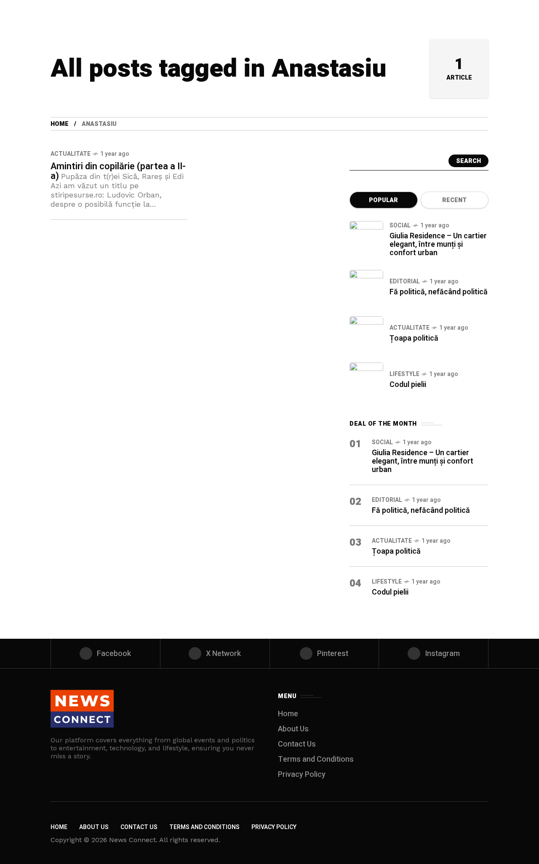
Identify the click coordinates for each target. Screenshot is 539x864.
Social (400, 225)
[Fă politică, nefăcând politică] (366, 287)
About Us (293, 729)
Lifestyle (404, 374)
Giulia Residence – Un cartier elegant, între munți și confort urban (438, 244)
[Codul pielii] (366, 379)
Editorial (405, 281)
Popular (383, 200)
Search (468, 161)
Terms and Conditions (316, 759)
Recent (454, 200)
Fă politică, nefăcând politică (439, 292)
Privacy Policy (302, 774)
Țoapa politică (414, 338)
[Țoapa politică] (366, 333)
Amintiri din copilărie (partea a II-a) (118, 171)
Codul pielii (408, 384)
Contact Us (297, 744)
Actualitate (71, 153)
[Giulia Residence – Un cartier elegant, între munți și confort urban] (366, 238)
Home (60, 124)
